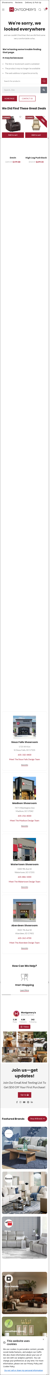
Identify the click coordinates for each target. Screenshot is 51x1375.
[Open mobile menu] (3, 9)
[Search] (39, 9)
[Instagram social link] (20, 1101)
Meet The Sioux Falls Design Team (24, 759)
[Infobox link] (24, 1146)
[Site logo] (22, 9)
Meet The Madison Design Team (24, 820)
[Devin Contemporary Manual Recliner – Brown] (13, 124)
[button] (13, 135)
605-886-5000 (24, 877)
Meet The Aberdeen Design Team (24, 942)
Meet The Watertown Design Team (24, 881)
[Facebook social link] (17, 1101)
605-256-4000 (24, 815)
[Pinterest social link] (28, 1101)
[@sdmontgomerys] (16, 1013)
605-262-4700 (24, 938)
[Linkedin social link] (32, 1101)
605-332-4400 (24, 754)
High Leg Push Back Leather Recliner (36, 159)
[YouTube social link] (24, 1101)
